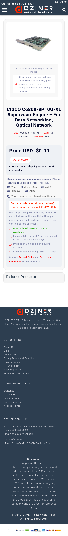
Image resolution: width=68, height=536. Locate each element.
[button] (4, 10)
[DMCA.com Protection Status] (27, 530)
